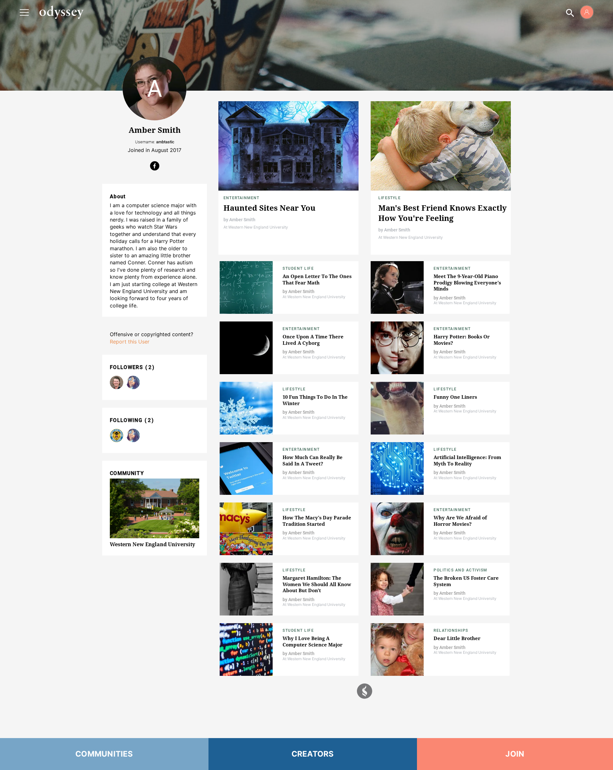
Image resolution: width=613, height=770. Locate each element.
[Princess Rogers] (133, 382)
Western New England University (152, 544)
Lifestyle (389, 198)
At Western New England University (255, 227)
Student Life (298, 268)
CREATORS (312, 754)
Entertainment (241, 198)
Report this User (129, 341)
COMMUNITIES (104, 754)
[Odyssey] (61, 12)
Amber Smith (242, 219)
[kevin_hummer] (116, 382)
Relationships (451, 630)
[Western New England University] (116, 435)
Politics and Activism (461, 570)
